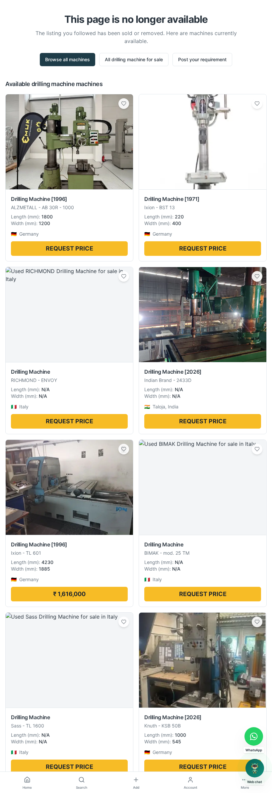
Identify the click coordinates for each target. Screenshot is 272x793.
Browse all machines (67, 59)
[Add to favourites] (123, 103)
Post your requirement (202, 59)
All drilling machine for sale (134, 59)
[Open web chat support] (254, 768)
